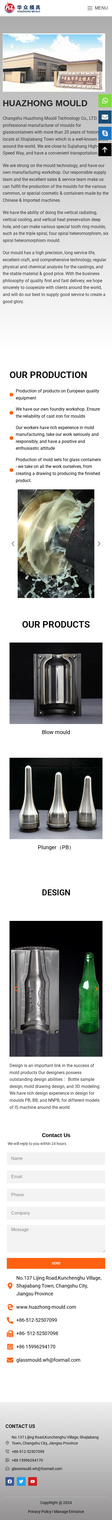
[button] (13, 543)
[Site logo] (22, 8)
